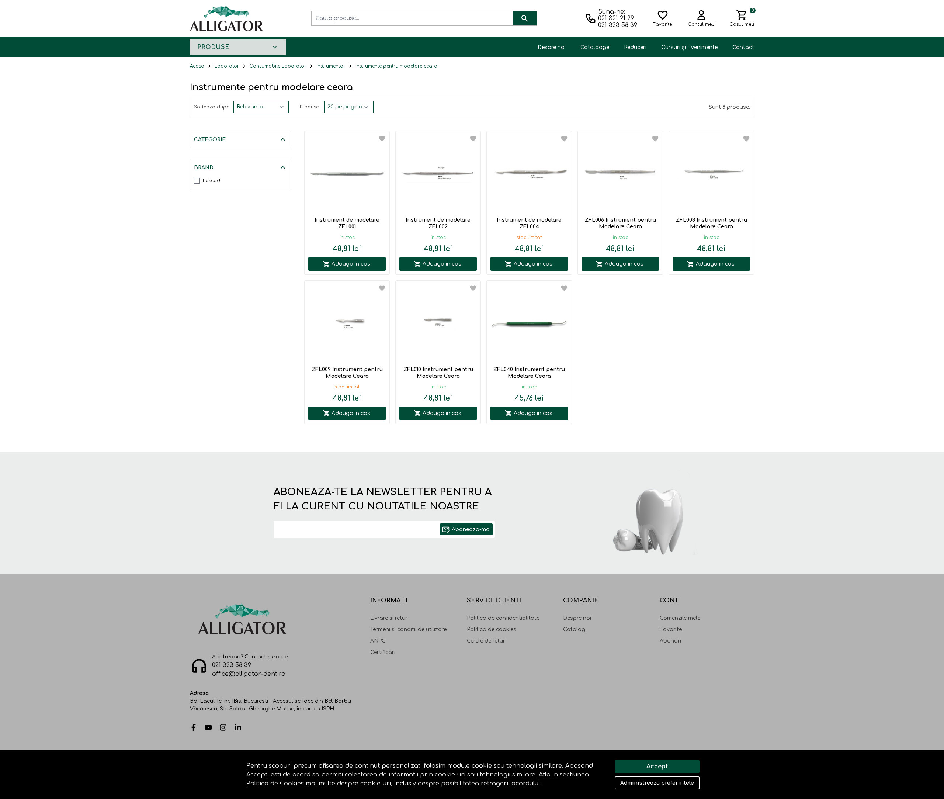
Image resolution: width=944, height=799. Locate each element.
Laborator (227, 66)
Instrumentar (330, 66)
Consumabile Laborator (277, 66)
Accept (657, 766)
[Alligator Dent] (226, 18)
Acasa (197, 66)
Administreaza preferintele (657, 783)
